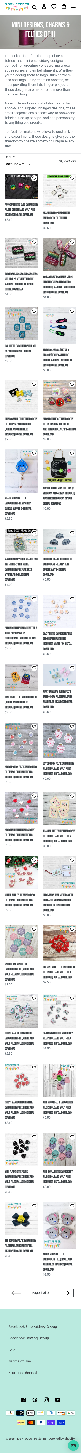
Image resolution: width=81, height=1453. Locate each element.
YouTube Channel (23, 1373)
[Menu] (73, 7)
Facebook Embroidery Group (33, 1327)
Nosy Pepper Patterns (31, 1438)
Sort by (10, 157)
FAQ (12, 1350)
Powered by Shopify (61, 1438)
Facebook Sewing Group (29, 1338)
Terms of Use (20, 1361)
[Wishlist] (54, 7)
